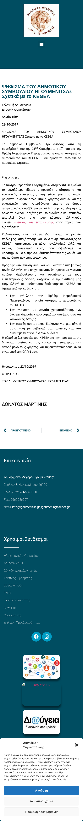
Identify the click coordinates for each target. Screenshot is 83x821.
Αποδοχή (41, 790)
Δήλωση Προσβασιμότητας (22, 622)
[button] (77, 745)
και (31, 222)
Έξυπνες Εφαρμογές (18, 578)
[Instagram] (47, 637)
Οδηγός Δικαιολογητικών (20, 570)
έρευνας (21, 222)
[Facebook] (36, 637)
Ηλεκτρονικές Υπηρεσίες (21, 556)
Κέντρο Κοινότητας (17, 600)
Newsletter (10, 608)
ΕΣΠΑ (7, 593)
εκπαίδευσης (43, 222)
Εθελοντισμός (13, 585)
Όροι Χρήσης (12, 615)
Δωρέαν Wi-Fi (13, 563)
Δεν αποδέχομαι (41, 801)
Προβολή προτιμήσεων (41, 812)
